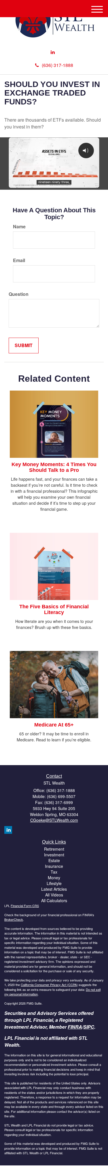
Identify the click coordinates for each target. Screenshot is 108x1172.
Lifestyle (54, 883)
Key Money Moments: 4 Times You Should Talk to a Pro (54, 467)
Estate (54, 860)
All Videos (54, 895)
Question (19, 294)
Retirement (54, 849)
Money (54, 877)
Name (19, 226)
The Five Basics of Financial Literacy (54, 609)
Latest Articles (54, 889)
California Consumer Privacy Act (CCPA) (49, 984)
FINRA (75, 1026)
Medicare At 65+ (54, 725)
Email (19, 260)
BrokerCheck (13, 919)
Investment (54, 855)
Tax (54, 872)
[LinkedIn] (53, 52)
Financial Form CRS (25, 905)
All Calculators (54, 900)
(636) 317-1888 (57, 65)
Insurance (54, 866)
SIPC (88, 1026)
